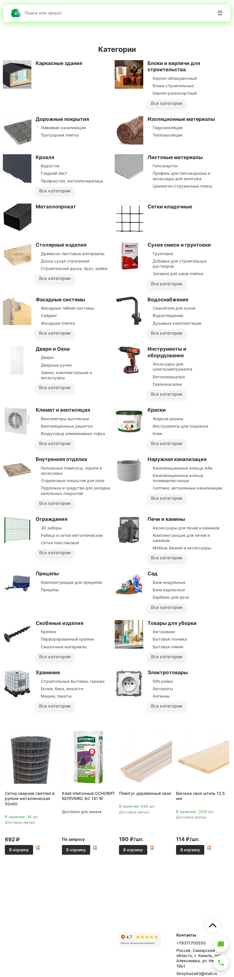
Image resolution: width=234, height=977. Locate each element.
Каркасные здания (59, 63)
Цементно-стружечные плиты (182, 186)
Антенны (161, 696)
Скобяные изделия (59, 623)
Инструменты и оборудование (167, 352)
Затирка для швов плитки (178, 273)
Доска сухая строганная (65, 261)
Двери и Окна (53, 349)
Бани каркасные (169, 589)
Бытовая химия (168, 646)
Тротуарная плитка (60, 135)
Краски (157, 410)
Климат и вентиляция (63, 410)
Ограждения (51, 519)
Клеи (157, 433)
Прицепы (47, 573)
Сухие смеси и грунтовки (179, 245)
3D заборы (51, 527)
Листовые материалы (175, 157)
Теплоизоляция (167, 135)
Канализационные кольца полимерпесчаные (178, 478)
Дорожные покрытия (62, 119)
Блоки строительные (173, 85)
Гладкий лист (54, 173)
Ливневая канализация (63, 127)
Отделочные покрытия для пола (72, 480)
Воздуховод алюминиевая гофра (73, 433)
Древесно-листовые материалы (72, 253)
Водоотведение (168, 315)
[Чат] (220, 944)
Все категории (166, 103)
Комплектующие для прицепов (71, 582)
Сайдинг (49, 315)
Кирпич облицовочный (175, 78)
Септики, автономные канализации (187, 488)
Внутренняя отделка (61, 459)
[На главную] (15, 13)
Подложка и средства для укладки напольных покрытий (75, 490)
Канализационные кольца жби (182, 468)
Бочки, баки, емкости (62, 688)
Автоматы (163, 688)
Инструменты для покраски (180, 426)
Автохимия (164, 631)
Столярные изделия (61, 245)
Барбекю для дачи (171, 597)
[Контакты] (220, 962)
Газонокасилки (167, 384)
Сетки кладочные (170, 207)
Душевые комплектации (177, 323)
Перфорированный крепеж (67, 639)
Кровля (45, 157)
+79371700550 (191, 943)
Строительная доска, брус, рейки (74, 268)
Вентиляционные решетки (66, 426)
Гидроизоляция (168, 127)
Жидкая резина (168, 418)
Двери (47, 357)
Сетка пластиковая (60, 542)
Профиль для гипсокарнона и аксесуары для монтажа (181, 176)
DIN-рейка (163, 681)
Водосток (50, 165)
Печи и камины (166, 519)
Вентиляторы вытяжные (65, 418)
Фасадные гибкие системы (67, 308)
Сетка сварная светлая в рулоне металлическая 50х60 (30, 798)
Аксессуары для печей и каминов (186, 527)
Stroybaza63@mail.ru (196, 973)
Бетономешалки (169, 376)
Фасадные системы (60, 299)
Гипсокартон (165, 165)
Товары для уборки (172, 623)
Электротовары (168, 672)
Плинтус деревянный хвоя (145, 793)
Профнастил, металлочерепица (72, 180)
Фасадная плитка (58, 323)
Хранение (48, 672)
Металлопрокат (56, 207)
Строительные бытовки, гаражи (72, 681)
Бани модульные (169, 582)
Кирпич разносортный (175, 93)
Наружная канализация (177, 459)
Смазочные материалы (64, 646)
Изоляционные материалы (181, 119)
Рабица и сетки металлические (72, 535)
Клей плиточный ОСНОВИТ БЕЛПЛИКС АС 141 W (88, 796)
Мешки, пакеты (56, 696)
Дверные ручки (56, 365)
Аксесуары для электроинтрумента (172, 366)
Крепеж (48, 631)
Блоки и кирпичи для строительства (174, 66)
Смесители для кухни (174, 308)
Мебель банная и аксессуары (182, 547)
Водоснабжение (168, 299)
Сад (153, 573)
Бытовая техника (170, 639)
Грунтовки (163, 253)
